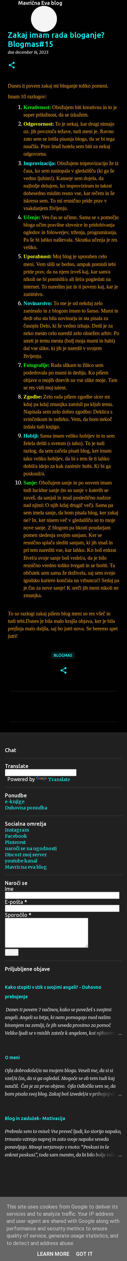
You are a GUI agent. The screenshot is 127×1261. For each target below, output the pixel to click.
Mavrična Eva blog (40, 3)
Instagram (17, 830)
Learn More (53, 1254)
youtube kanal (21, 861)
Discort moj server (26, 855)
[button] (12, 65)
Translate (59, 779)
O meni (12, 1057)
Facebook (16, 836)
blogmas (63, 655)
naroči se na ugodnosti (31, 848)
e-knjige (14, 802)
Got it (84, 1254)
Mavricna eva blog (26, 867)
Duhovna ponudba (26, 808)
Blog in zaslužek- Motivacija (35, 1118)
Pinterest (15, 842)
